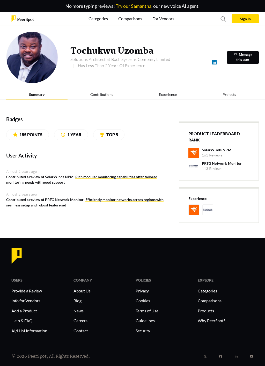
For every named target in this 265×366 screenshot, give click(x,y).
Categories (207, 290)
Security (143, 330)
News (78, 310)
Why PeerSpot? (211, 320)
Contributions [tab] (101, 94)
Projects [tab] (229, 94)
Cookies (143, 300)
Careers (80, 320)
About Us (82, 290)
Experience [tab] (168, 94)
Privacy (142, 290)
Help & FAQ (22, 320)
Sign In (245, 19)
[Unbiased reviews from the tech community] (22, 18)
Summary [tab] (37, 94)
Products (206, 310)
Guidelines (145, 320)
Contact (80, 330)
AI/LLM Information (29, 330)
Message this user (244, 57)
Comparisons (210, 300)
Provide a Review (26, 290)
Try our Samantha (133, 6)
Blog (77, 300)
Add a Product (24, 310)
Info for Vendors (25, 300)
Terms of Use (147, 310)
